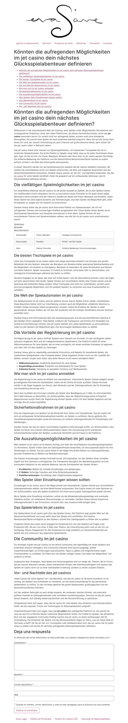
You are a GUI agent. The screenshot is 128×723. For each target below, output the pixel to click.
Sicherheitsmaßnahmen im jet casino (36, 91)
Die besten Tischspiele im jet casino (36, 79)
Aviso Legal (21, 719)
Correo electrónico (24, 684)
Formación (95, 43)
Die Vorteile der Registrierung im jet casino (39, 85)
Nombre (18, 674)
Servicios (46, 43)
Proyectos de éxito (64, 43)
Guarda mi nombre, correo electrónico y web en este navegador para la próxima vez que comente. (63, 705)
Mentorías (81, 43)
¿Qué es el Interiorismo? (27, 43)
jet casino (18, 176)
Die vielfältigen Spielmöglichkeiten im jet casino (41, 76)
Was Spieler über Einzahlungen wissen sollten (40, 97)
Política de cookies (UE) (66, 719)
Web (16, 695)
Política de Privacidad (40, 719)
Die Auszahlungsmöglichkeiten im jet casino (39, 94)
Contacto (107, 43)
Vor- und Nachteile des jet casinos (35, 106)
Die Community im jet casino (32, 103)
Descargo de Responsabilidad (96, 719)
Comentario (20, 643)
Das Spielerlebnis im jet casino (33, 100)
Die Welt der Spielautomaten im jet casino (39, 82)
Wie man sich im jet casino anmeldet (36, 88)
